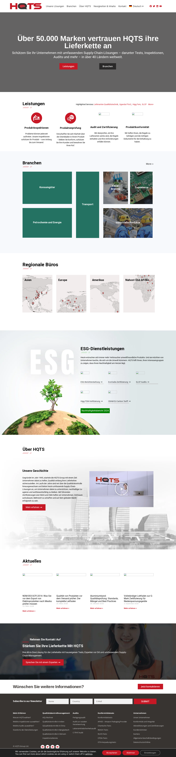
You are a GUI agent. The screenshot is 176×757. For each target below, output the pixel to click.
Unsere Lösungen (55, 6)
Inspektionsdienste (50, 738)
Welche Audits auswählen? (23, 725)
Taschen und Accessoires (41, 196)
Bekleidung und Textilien (41, 186)
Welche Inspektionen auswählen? (26, 721)
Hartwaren (61, 196)
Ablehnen (131, 753)
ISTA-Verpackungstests (107, 742)
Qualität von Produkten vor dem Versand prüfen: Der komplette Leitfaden (69, 598)
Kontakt (122, 6)
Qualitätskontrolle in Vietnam (54, 734)
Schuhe (63, 193)
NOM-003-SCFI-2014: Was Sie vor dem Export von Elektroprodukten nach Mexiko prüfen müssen (37, 600)
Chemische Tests (104, 725)
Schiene (88, 215)
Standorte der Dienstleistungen (25, 730)
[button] (121, 489)
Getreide (115, 197)
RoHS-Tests (102, 734)
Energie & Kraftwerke (52, 226)
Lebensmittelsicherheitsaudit (84, 728)
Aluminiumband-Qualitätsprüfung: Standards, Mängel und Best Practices (104, 598)
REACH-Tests (103, 730)
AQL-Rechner (47, 717)
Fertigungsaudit (79, 717)
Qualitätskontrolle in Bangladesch (55, 730)
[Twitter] (154, 6)
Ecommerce (141, 189)
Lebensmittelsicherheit (119, 174)
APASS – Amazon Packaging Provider (112, 721)
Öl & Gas (36, 226)
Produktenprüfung (70, 127)
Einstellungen (150, 753)
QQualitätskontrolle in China (53, 725)
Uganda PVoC (125, 104)
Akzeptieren (111, 753)
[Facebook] (151, 6)
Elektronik (59, 186)
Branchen (71, 6)
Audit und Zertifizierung (104, 127)
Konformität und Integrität (144, 721)
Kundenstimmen (140, 730)
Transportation (89, 195)
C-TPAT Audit (78, 732)
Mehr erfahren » (29, 611)
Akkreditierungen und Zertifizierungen (148, 725)
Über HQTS (85, 6)
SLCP (144, 104)
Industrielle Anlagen (119, 223)
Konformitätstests (105, 717)
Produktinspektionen (36, 127)
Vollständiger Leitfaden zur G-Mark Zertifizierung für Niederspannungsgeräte (138, 598)
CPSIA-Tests (102, 738)
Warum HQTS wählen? (22, 717)
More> (151, 104)
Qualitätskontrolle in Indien (53, 721)
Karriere (136, 734)
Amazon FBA (141, 192)
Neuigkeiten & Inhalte (105, 6)
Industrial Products (128, 216)
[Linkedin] (157, 6)
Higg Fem (137, 104)
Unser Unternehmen (141, 717)
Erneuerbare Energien (135, 230)
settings (88, 754)
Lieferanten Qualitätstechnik (106, 104)
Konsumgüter (47, 179)
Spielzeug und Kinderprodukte (43, 193)
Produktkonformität (137, 127)
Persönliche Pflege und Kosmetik (47, 190)
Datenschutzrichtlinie (141, 742)
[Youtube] (161, 6)
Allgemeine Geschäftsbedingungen (147, 738)
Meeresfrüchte (115, 181)
